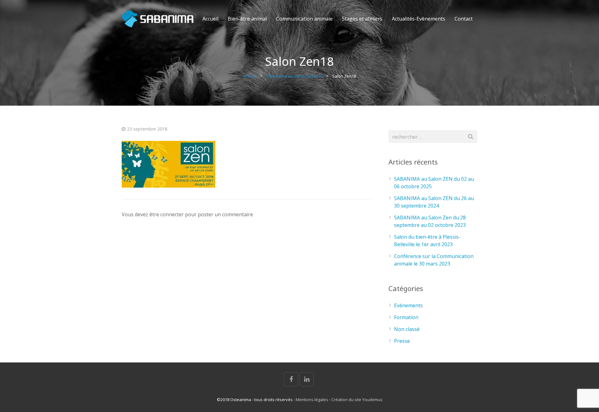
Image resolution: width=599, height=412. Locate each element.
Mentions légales (312, 399)
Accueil (249, 76)
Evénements (408, 305)
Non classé (407, 329)
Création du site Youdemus (356, 399)
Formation (406, 317)
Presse (402, 341)
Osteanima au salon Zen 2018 (294, 76)
